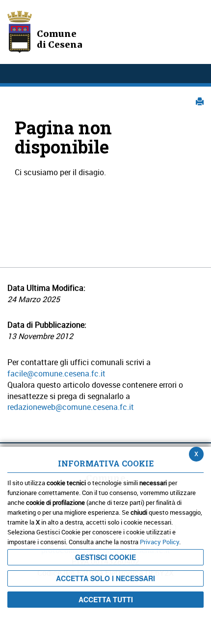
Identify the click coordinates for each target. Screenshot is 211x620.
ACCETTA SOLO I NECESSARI (105, 578)
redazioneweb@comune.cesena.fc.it (70, 407)
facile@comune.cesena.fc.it (56, 373)
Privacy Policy (159, 541)
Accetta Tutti (106, 599)
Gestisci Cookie (105, 557)
